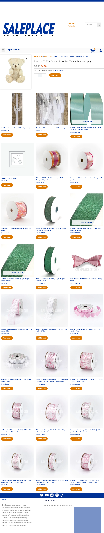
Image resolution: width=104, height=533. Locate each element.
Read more (76, 136)
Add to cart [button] (7, 135)
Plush (41, 56)
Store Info (71, 24)
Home (36, 56)
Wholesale (71, 26)
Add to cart (55, 75)
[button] (3, 50)
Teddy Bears (48, 56)
